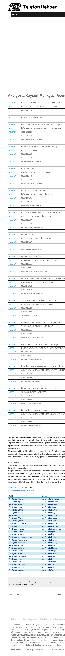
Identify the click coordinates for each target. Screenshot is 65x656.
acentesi (17, 582)
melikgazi (54, 582)
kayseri (47, 582)
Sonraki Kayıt (14, 595)
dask (30, 582)
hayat (42, 582)
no (60, 582)
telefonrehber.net (17, 625)
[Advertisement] (32, 55)
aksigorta (24, 582)
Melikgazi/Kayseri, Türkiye (24, 584)
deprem (36, 582)
